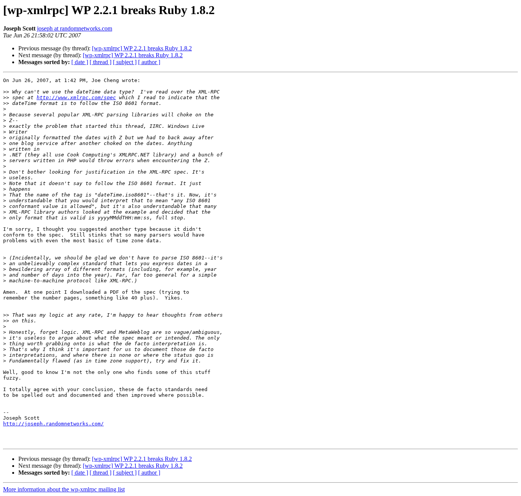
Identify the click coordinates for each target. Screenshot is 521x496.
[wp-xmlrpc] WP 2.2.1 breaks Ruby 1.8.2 (142, 48)
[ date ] (79, 62)
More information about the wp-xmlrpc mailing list (64, 489)
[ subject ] (125, 62)
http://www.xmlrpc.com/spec (76, 97)
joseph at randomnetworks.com (74, 28)
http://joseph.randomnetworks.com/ (53, 424)
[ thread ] (100, 62)
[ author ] (149, 62)
